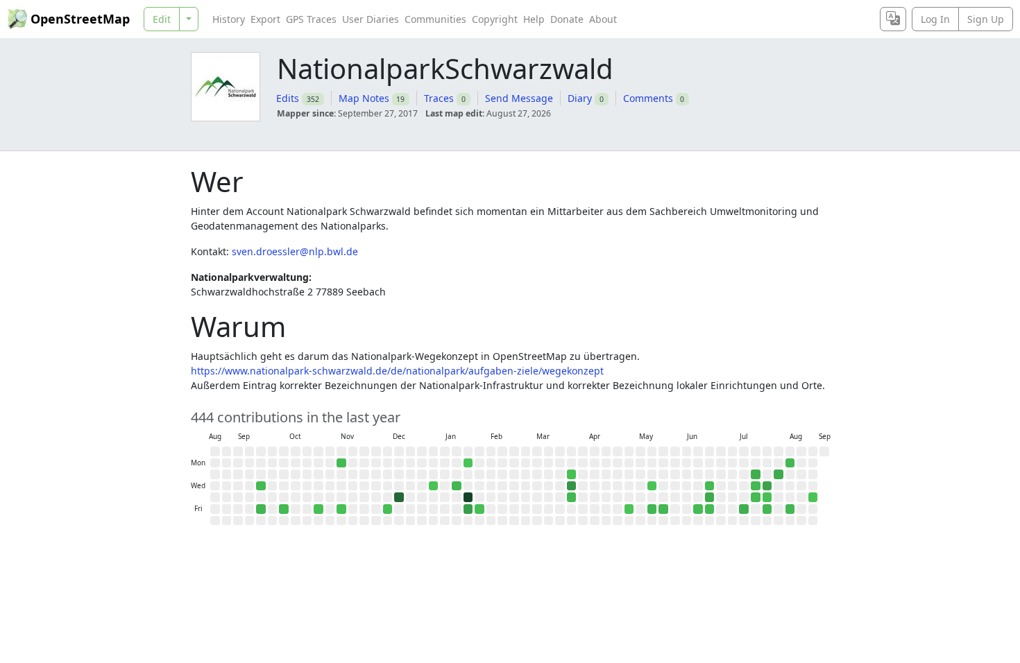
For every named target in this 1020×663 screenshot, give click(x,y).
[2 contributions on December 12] (388, 509)
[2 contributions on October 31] (318, 509)
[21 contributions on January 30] (468, 509)
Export (265, 19)
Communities (435, 19)
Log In (935, 19)
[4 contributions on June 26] (710, 509)
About (603, 19)
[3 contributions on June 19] (698, 509)
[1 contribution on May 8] (629, 509)
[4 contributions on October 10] (284, 509)
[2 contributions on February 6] (479, 509)
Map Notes (364, 98)
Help (534, 19)
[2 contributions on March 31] (572, 474)
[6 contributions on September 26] (261, 509)
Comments (648, 98)
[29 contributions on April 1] (572, 486)
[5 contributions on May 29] (663, 509)
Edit (162, 19)
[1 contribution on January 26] (468, 463)
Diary (580, 98)
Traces (439, 98)
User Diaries (370, 19)
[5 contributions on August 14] (790, 509)
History (228, 19)
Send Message (519, 98)
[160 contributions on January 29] (468, 497)
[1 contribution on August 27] (813, 497)
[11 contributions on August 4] (778, 474)
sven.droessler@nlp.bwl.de (295, 251)
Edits (287, 98)
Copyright (495, 19)
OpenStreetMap (80, 18)
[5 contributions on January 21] (456, 486)
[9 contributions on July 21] (755, 474)
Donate (567, 19)
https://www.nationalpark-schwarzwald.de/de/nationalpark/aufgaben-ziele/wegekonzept (397, 370)
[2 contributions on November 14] (341, 509)
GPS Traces (311, 19)
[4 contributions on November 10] (341, 463)
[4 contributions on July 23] (755, 497)
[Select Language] (893, 19)
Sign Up (985, 19)
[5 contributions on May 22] (652, 509)
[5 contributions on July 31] (767, 509)
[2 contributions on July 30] (767, 497)
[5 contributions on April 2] (572, 497)
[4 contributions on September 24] (261, 486)
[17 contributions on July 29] (767, 486)
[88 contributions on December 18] (399, 497)
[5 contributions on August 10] (790, 463)
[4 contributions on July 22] (755, 486)
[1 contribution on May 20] (652, 486)
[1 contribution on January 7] (434, 486)
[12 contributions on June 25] (710, 497)
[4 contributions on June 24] (710, 486)
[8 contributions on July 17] (744, 509)
